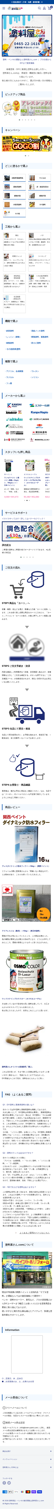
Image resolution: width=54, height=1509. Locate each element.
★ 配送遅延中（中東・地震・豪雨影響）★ (27, 2)
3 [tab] (29, 500)
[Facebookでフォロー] (4, 1483)
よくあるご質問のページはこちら (34, 1233)
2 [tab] (27, 500)
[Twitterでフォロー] (9, 1483)
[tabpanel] (31, 479)
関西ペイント (49, 474)
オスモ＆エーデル (7, 474)
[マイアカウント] (44, 8)
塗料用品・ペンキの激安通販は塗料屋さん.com (26, 1501)
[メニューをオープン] (4, 8)
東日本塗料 (27, 474)
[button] (19, 120)
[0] (49, 8)
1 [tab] (24, 500)
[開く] (39, 8)
